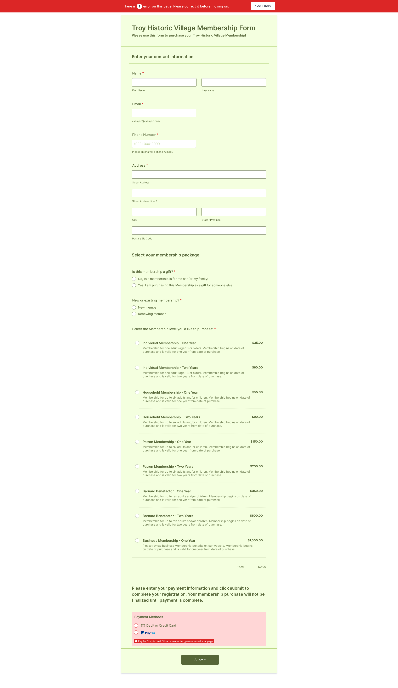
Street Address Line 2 (144, 201)
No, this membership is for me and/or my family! (173, 279)
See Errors (263, 6)
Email (137, 104)
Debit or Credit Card (161, 625)
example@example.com (146, 121)
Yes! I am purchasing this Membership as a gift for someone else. (185, 285)
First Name (138, 90)
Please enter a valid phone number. (152, 151)
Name (138, 73)
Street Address (140, 182)
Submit (200, 660)
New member (148, 307)
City (134, 219)
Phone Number (145, 135)
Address (140, 165)
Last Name (208, 90)
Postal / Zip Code (142, 238)
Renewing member (152, 314)
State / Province (211, 219)
